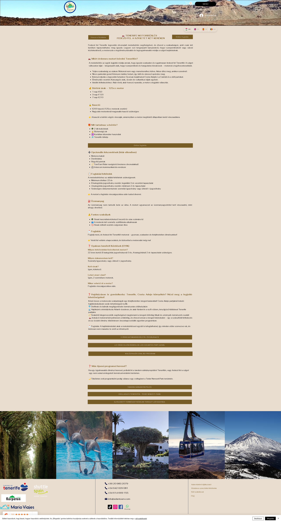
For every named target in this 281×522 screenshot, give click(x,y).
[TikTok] (110, 507)
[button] (189, 3)
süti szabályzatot (141, 518)
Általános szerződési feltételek (204, 488)
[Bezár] (278, 518)
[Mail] (106, 499)
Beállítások (258, 518)
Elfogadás (270, 518)
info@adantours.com (119, 499)
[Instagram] (115, 507)
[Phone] (106, 483)
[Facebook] (121, 507)
